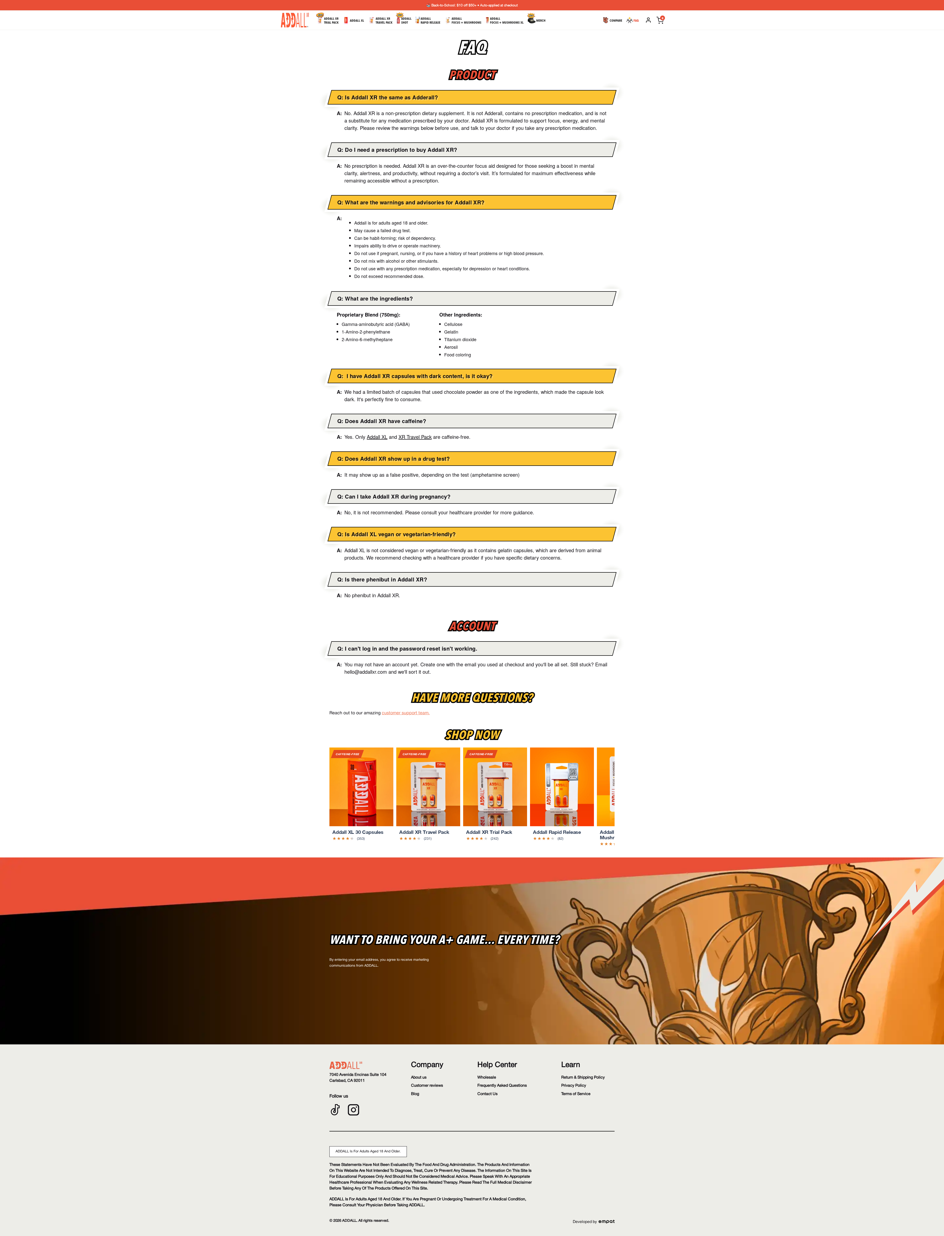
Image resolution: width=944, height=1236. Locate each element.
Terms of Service (575, 1094)
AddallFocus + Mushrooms (466, 21)
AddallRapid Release (430, 21)
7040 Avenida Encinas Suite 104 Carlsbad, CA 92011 (357, 1077)
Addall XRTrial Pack (331, 21)
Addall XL (357, 20)
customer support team (405, 713)
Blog (415, 1094)
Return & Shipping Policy (583, 1077)
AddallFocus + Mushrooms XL (507, 21)
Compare (616, 20)
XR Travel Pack (415, 436)
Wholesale (486, 1077)
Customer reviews (427, 1085)
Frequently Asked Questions (502, 1085)
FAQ (636, 20)
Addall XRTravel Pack (384, 21)
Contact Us (487, 1094)
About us (419, 1077)
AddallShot (406, 21)
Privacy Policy (573, 1085)
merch (541, 20)
